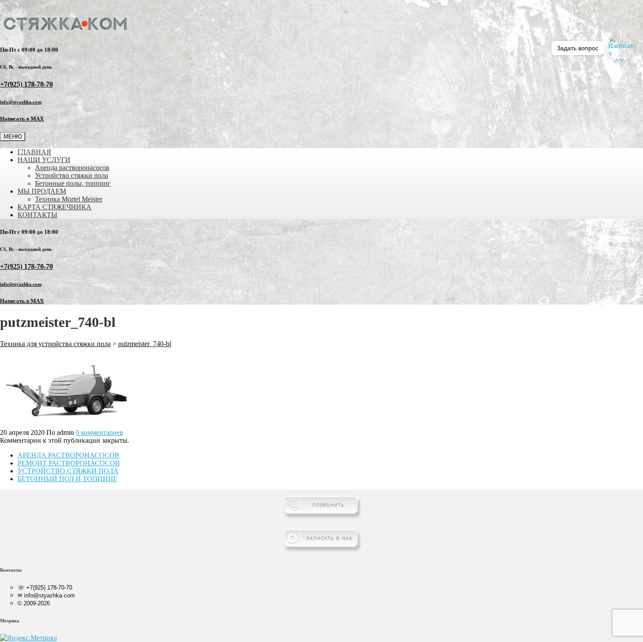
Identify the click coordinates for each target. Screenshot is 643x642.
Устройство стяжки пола (71, 175)
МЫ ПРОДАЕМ (41, 191)
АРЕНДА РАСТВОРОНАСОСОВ (68, 455)
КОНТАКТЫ (37, 215)
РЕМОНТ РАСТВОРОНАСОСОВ (68, 463)
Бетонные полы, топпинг (73, 183)
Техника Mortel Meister (68, 199)
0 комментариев (99, 432)
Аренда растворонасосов (72, 167)
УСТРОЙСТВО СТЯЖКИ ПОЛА (68, 471)
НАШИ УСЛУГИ (43, 159)
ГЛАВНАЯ (34, 152)
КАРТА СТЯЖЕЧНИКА (54, 207)
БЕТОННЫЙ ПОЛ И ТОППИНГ (67, 478)
